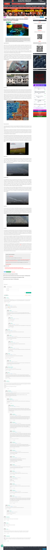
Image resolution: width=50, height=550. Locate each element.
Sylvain (12, 336)
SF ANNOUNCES (40, 115)
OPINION (39, 112)
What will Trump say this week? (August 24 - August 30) (40, 104)
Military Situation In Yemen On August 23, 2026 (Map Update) (11, 279)
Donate (7, 3)
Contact (39, 6)
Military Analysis (28, 6)
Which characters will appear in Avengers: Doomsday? (40, 100)
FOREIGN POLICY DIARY (21, 6)
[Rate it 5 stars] (27, 17)
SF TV (10, 6)
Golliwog (11, 354)
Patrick (12, 311)
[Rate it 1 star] (24, 17)
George (14, 324)
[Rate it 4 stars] (26, 17)
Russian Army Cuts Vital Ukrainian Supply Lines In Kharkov (10, 273)
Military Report (14, 6)
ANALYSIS (40, 110)
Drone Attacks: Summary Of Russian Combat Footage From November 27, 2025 (14, 267)
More (42, 6)
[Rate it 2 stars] (25, 17)
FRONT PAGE (6, 6)
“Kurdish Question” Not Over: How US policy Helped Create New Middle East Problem (13, 277)
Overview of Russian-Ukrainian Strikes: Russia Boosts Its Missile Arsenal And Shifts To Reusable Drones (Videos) (18, 268)
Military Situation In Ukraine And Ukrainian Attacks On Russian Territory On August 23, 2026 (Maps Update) (16, 275)
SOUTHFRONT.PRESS (8, 264)
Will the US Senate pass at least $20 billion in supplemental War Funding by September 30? (40, 92)
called (20, 244)
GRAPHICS (40, 111)
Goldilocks (14, 406)
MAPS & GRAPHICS (34, 6)
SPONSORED (39, 116)
